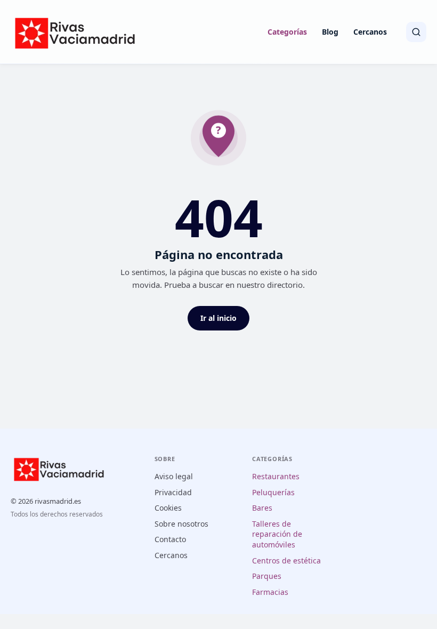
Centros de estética (286, 560)
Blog (330, 32)
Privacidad (173, 492)
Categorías (287, 32)
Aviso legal (174, 476)
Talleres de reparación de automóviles (277, 534)
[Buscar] (416, 32)
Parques (266, 576)
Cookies (168, 508)
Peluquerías (273, 492)
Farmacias (270, 592)
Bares (262, 508)
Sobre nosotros (181, 524)
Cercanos (370, 32)
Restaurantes (276, 476)
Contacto (170, 539)
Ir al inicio (218, 318)
